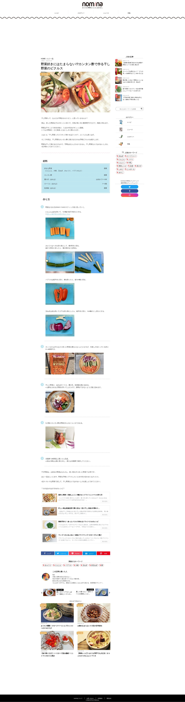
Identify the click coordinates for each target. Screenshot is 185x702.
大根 (77, 565)
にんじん (58, 565)
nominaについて (78, 698)
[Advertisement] (92, 36)
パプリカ (68, 565)
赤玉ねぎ (94, 565)
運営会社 (109, 698)
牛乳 (130, 162)
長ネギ (139, 166)
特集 (129, 13)
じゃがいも (131, 169)
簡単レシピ (122, 166)
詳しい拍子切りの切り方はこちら (58, 214)
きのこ (121, 172)
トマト (130, 159)
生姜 (131, 166)
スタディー (81, 13)
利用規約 (100, 698)
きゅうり (48, 565)
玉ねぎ (85, 565)
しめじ (121, 169)
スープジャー (131, 156)
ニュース (106, 13)
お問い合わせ (90, 698)
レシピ (57, 13)
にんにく (122, 162)
